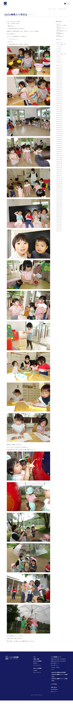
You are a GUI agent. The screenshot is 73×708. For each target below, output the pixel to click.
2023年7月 (58, 141)
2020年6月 (58, 214)
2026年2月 (58, 79)
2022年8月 (58, 163)
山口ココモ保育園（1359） (61, 54)
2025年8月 (58, 91)
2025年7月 (58, 93)
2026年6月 (58, 71)
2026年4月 (58, 75)
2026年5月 (58, 73)
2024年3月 (58, 125)
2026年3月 (58, 77)
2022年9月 (58, 161)
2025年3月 (58, 101)
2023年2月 (58, 151)
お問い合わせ (54, 687)
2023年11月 (58, 133)
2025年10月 (58, 87)
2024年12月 (58, 107)
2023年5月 (58, 145)
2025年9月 (58, 89)
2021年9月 (58, 185)
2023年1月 (58, 153)
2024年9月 (58, 113)
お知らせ (54, 8)
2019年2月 (58, 228)
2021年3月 (58, 197)
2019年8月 (58, 226)
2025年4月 (58, 99)
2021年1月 (58, 201)
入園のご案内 (36, 659)
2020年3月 (58, 220)
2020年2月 (58, 222)
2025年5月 (58, 97)
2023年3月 (58, 149)
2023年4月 (58, 147)
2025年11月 (58, 85)
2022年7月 (58, 165)
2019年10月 (58, 224)
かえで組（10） (59, 46)
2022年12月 (58, 155)
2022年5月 (58, 169)
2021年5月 (58, 193)
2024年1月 (58, 129)
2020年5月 (58, 216)
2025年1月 (58, 105)
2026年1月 (58, 81)
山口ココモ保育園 (17, 21)
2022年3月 (58, 173)
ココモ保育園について (56, 656)
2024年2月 (58, 127)
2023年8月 (58, 139)
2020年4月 (58, 218)
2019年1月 (58, 230)
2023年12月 (58, 131)
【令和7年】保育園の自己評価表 (58, 672)
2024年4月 (58, 123)
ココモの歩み (54, 684)
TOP (34, 656)
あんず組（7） (59, 56)
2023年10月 (58, 135)
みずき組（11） (59, 50)
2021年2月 (58, 199)
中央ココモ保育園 (37, 668)
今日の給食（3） (59, 52)
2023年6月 (58, 143)
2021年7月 (58, 189)
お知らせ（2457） (59, 42)
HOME (50, 8)
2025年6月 (58, 95)
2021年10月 (58, 183)
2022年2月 (58, 175)
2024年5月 (58, 121)
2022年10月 (58, 159)
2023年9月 (58, 137)
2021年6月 (58, 191)
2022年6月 (58, 167)
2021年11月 (58, 181)
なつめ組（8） (59, 48)
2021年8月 (58, 187)
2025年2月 (58, 103)
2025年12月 (58, 83)
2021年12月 (58, 179)
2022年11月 (58, 157)
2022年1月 (58, 177)
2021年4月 (58, 195)
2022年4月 (58, 171)
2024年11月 (58, 109)
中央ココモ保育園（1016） (61, 44)
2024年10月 (58, 111)
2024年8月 (58, 115)
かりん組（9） (59, 58)
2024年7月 (58, 117)
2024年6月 (58, 119)
